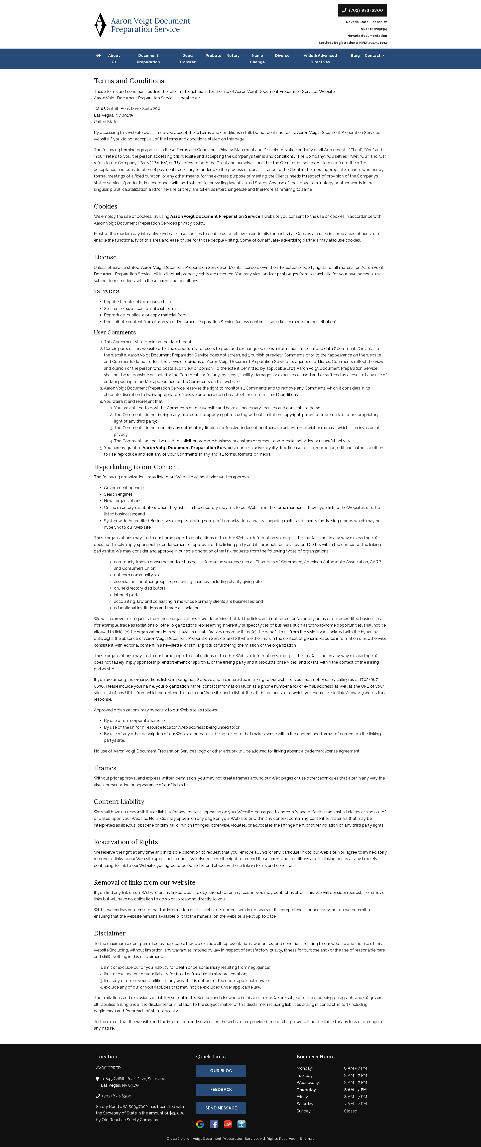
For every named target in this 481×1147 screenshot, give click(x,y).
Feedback (221, 1089)
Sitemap (307, 1138)
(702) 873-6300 (365, 10)
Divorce (282, 55)
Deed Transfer (187, 58)
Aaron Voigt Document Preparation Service (215, 216)
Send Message (221, 1108)
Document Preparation (148, 58)
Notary (232, 55)
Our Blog (221, 1070)
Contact (373, 55)
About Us (114, 58)
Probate (213, 55)
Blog (355, 55)
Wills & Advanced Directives (320, 58)
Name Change (257, 58)
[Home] (98, 56)
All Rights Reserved (278, 1138)
